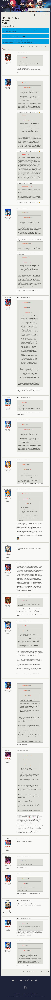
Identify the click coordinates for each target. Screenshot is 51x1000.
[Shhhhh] (8, 571)
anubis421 (7, 78)
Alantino (25, 307)
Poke (8, 545)
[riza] (8, 567)
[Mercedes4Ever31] (8, 493)
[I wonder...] (10, 629)
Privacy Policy (25, 994)
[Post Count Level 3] (10, 908)
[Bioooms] (18, 538)
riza (8, 563)
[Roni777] (8, 905)
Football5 (8, 596)
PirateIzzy (24, 212)
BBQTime (8, 53)
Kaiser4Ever (8, 297)
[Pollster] (8, 60)
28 (32, 47)
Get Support (17, 994)
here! (24, 36)
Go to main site (5, 0)
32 (41, 47)
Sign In (38, 15)
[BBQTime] (8, 57)
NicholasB (8, 208)
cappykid (24, 57)
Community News (32, 817)
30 (37, 47)
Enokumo (25, 262)
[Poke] (8, 549)
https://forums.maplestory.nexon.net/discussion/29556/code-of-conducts (18, 42)
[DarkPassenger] (8, 625)
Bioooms (24, 115)
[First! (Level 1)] (8, 553)
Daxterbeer (24, 257)
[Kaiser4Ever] (8, 302)
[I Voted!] (6, 60)
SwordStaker (8, 460)
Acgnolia (23, 82)
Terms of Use (34, 994)
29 (34, 47)
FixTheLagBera (25, 302)
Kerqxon (24, 154)
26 (27, 47)
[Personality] (10, 60)
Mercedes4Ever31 (8, 489)
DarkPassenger (27, 87)
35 (46, 47)
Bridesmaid (27, 312)
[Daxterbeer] (8, 754)
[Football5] (8, 600)
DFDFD (7, 681)
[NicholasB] (8, 212)
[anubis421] (8, 82)
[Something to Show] (6, 467)
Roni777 (8, 900)
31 (39, 47)
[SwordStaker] (8, 464)
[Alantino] (8, 424)
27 (29, 47)
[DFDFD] (8, 685)
